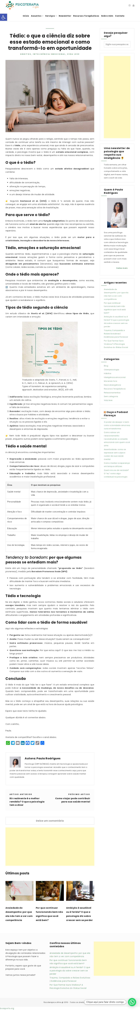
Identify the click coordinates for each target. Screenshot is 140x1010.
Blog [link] (106, 366)
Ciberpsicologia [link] (111, 369)
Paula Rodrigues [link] (49, 758)
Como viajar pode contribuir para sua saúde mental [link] (72, 800)
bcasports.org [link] (7, 1008)
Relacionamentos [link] (112, 392)
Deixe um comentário (50, 820)
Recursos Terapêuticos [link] (115, 389)
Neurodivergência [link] (112, 385)
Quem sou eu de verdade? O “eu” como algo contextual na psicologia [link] (116, 473)
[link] (3, 17)
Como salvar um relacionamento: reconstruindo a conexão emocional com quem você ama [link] (117, 439)
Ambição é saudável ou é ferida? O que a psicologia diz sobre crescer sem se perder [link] (79, 914)
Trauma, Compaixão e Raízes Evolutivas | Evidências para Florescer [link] (116, 333)
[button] (132, 1002)
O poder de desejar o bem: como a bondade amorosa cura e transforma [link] (117, 425)
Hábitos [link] (25, 54)
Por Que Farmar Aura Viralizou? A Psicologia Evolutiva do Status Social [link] (116, 344)
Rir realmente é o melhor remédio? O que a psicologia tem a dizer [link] (27, 802)
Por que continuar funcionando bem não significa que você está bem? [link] (49, 914)
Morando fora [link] (110, 381)
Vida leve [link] (73, 54)
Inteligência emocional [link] (49, 54)
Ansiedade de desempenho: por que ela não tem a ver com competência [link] (19, 914)
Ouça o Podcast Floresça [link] (116, 413)
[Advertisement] (49, 846)
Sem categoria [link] (111, 396)
